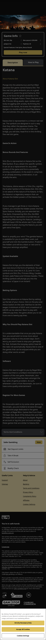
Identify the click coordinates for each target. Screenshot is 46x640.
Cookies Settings (23, 636)
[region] (23, 624)
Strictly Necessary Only (23, 623)
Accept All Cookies (23, 629)
